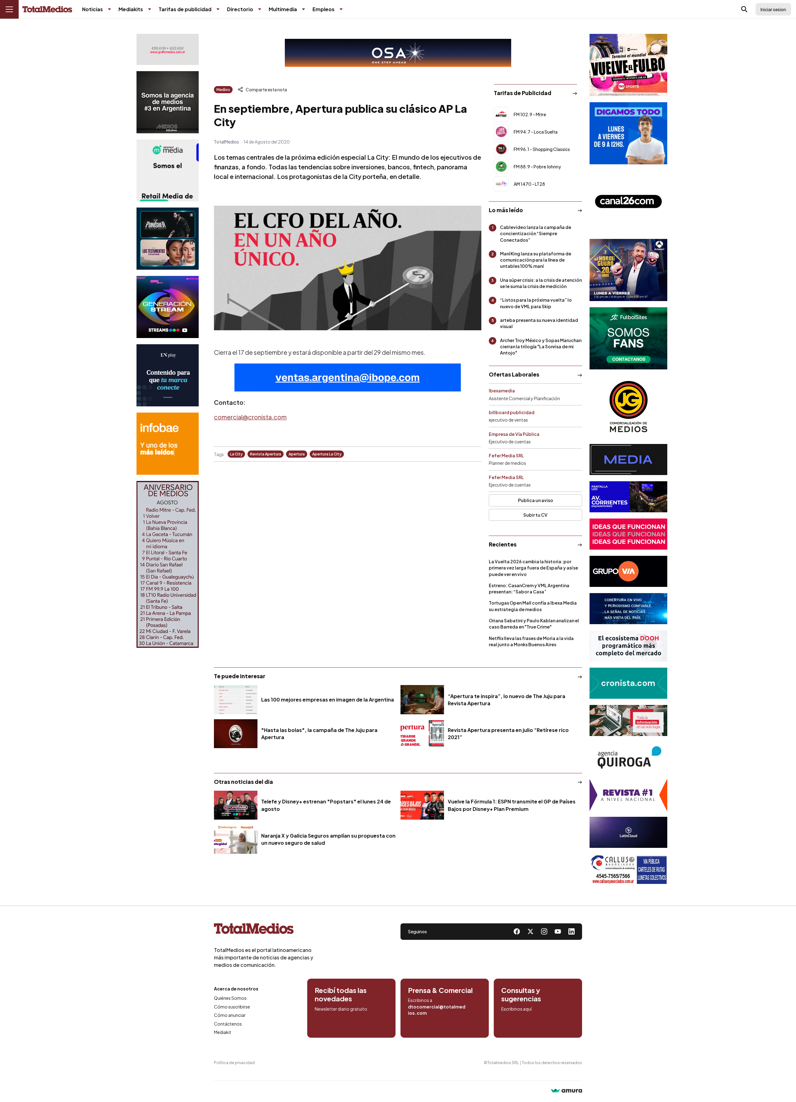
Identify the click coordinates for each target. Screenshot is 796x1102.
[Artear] (628, 608)
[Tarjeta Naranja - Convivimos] (628, 795)
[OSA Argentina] (398, 53)
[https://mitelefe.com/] (168, 307)
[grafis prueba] (168, 49)
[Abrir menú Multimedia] (303, 9)
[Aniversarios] (168, 564)
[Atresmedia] (628, 270)
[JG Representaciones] (628, 407)
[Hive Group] (628, 459)
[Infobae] (168, 444)
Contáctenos (228, 1024)
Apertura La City (326, 454)
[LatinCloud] (628, 832)
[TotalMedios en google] (544, 931)
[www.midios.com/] (168, 102)
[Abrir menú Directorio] (260, 9)
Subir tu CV (535, 515)
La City (236, 454)
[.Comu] (628, 133)
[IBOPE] (347, 377)
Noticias (92, 9)
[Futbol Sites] (628, 338)
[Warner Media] (628, 65)
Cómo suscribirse (232, 1006)
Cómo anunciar (230, 1015)
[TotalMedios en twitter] (530, 931)
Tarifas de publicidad (185, 9)
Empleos (323, 9)
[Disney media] (168, 239)
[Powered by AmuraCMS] (566, 1091)
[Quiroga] (628, 757)
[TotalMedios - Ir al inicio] (47, 9)
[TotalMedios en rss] (571, 931)
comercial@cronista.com (250, 417)
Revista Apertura (265, 454)
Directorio (240, 9)
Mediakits (130, 9)
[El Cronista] (628, 683)
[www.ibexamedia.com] (628, 496)
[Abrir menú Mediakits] (150, 9)
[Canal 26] (628, 202)
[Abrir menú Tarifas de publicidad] (218, 9)
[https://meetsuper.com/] (628, 534)
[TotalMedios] (263, 929)
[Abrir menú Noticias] (109, 9)
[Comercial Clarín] (628, 720)
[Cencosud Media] (168, 170)
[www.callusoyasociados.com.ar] (628, 869)
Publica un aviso (535, 500)
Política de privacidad (234, 1062)
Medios (223, 89)
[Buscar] (744, 9)
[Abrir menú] (9, 9)
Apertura (297, 454)
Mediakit (222, 1032)
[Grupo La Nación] (168, 375)
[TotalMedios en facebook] (517, 931)
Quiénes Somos (230, 998)
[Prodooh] (628, 645)
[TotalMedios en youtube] (558, 931)
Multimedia (283, 9)
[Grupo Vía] (628, 571)
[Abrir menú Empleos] (341, 9)
